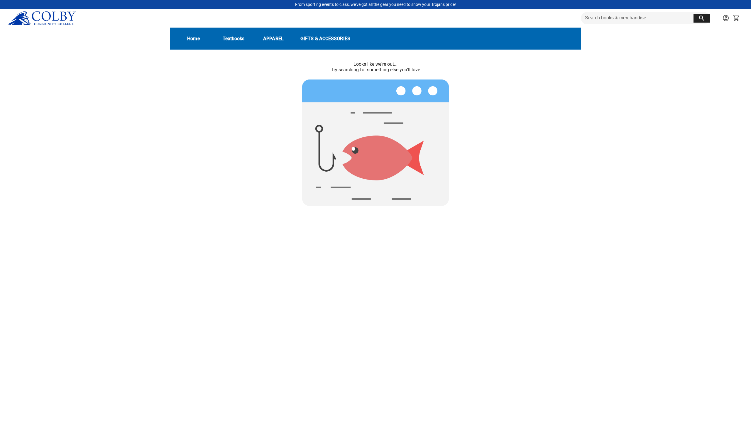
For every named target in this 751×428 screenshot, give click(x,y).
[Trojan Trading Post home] (41, 18)
